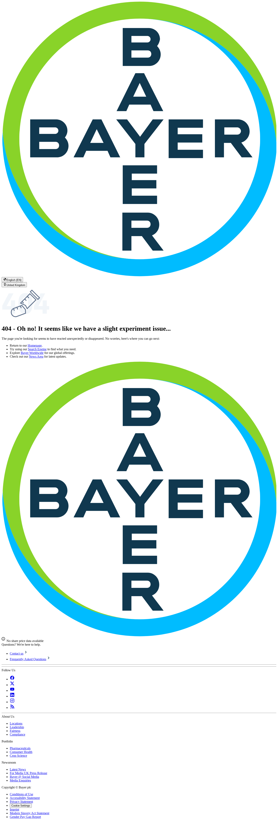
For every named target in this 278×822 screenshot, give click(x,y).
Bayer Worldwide (32, 353)
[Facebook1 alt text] (12, 679)
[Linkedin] (12, 696)
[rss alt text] (12, 707)
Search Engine (37, 349)
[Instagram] (12, 702)
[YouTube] (12, 690)
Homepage (35, 345)
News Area (36, 356)
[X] (12, 685)
